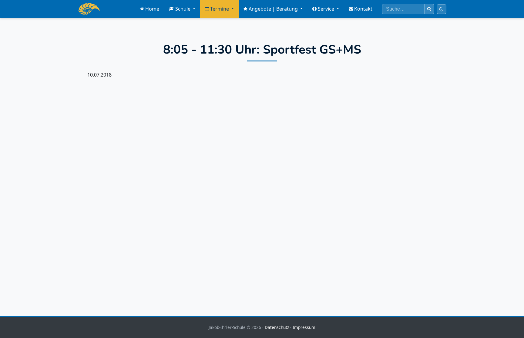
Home (152, 8)
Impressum (304, 327)
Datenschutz (277, 327)
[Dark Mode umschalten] (441, 9)
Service (326, 8)
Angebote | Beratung (273, 8)
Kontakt (363, 8)
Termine (219, 8)
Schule (182, 8)
